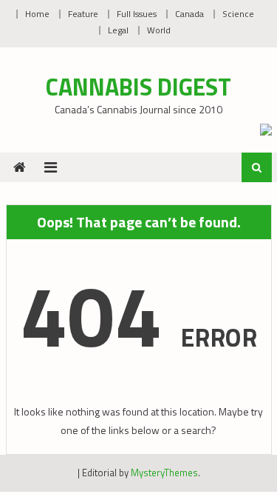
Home (37, 14)
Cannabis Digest (138, 86)
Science (238, 14)
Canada (189, 14)
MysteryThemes (164, 472)
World (159, 30)
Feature (83, 14)
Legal (118, 30)
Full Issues (137, 14)
